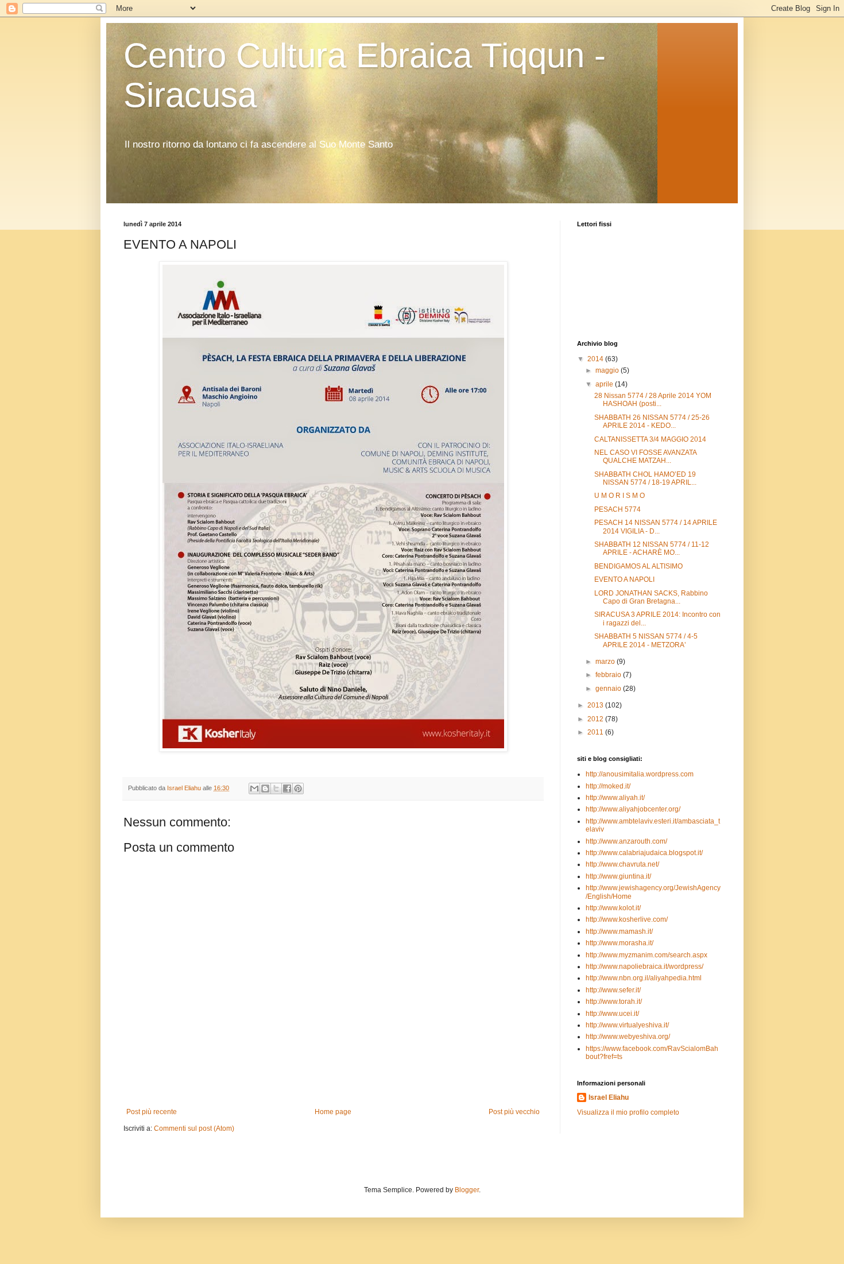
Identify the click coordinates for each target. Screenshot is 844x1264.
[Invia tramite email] (254, 788)
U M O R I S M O (619, 496)
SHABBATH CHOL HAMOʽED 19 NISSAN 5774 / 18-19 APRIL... (645, 478)
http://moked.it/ (608, 786)
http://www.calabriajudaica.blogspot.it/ (644, 853)
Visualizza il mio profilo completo (628, 1112)
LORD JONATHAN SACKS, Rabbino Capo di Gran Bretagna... (651, 597)
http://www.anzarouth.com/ (626, 841)
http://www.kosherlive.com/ (627, 919)
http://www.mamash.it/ (619, 931)
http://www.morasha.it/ (619, 943)
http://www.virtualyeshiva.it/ (627, 1025)
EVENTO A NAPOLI (624, 579)
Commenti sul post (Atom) (194, 1128)
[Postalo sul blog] (265, 788)
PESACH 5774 (617, 509)
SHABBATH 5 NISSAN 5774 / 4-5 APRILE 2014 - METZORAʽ (646, 640)
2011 (596, 732)
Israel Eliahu (609, 1097)
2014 (596, 359)
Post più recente (151, 1112)
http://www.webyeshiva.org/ (628, 1037)
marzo (606, 662)
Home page (333, 1112)
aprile (605, 384)
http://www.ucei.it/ (612, 1014)
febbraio (609, 675)
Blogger (467, 1190)
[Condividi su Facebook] (287, 788)
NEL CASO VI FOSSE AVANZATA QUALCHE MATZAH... (645, 457)
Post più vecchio (514, 1112)
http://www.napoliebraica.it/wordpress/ (644, 967)
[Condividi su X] (276, 788)
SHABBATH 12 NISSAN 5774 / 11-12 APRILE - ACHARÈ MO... (651, 548)
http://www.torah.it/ (614, 1002)
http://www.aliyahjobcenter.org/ (633, 809)
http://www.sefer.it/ (613, 990)
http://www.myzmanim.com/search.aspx (646, 955)
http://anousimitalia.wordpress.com (640, 774)
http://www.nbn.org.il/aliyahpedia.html (644, 978)
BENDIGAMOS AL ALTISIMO (638, 566)
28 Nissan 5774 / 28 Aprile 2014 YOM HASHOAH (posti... (652, 400)
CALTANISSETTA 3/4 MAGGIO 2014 (650, 439)
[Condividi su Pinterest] (298, 788)
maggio (608, 370)
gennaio (609, 689)
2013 (596, 705)
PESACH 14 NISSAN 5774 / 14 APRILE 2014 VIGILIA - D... (655, 527)
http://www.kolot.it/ (613, 908)
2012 (596, 719)
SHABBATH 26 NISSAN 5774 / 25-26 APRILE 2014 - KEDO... (652, 421)
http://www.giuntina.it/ (618, 876)
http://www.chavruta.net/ (622, 864)
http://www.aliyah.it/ (615, 798)
